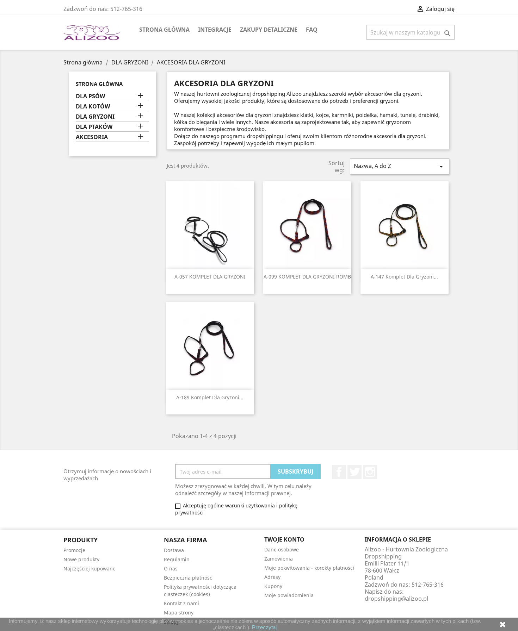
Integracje (215, 29)
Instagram (370, 472)
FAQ (311, 29)
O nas (171, 568)
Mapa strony (178, 612)
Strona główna (164, 29)
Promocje (74, 550)
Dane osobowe (281, 549)
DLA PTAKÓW (94, 127)
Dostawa (174, 550)
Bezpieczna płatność (188, 577)
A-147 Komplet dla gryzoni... (404, 276)
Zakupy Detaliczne (268, 29)
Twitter (354, 472)
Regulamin (177, 559)
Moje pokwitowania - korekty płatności (309, 567)
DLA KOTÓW (93, 106)
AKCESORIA (92, 137)
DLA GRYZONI (95, 116)
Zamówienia (278, 558)
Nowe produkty (81, 559)
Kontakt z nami (181, 603)
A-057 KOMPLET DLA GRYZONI (210, 276)
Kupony (273, 586)
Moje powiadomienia (289, 595)
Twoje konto (284, 539)
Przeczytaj (264, 627)
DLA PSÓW (90, 96)
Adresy (272, 577)
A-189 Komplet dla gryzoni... (209, 397)
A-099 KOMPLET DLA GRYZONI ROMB (307, 276)
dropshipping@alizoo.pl (396, 598)
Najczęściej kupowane (89, 568)
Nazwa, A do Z (399, 166)
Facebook (339, 472)
